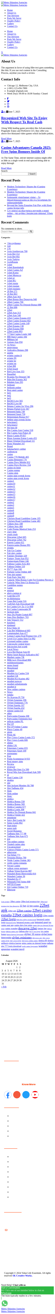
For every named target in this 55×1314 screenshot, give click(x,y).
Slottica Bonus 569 (16, 804)
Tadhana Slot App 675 (17, 836)
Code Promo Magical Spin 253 (21, 529)
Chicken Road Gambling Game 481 (23, 521)
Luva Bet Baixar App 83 (18, 652)
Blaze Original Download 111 (21, 441)
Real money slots (15, 761)
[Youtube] (35, 1094)
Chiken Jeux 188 (15, 523)
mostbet (10, 670)
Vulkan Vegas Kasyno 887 (19, 871)
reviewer (11, 767)
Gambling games (15, 585)
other (9, 713)
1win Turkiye (13, 259)
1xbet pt (11, 278)
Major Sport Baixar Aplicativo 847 (23, 654)
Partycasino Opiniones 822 (19, 718)
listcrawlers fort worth (17, 646)
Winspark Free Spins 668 (18, 881)
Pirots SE (11, 734)
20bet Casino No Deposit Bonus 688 (24, 304)
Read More (6, 138)
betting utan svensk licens (19, 419)
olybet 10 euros (32, 934)
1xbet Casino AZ (15, 270)
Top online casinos (15, 841)
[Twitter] (8, 101)
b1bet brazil (12, 369)
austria (10, 353)
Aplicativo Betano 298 (17, 350)
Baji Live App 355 (15, 371)
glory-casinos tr (14, 593)
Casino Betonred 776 (17, 459)
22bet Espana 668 (15, 328)
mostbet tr (11, 686)
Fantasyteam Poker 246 (18, 561)
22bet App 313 (14, 312)
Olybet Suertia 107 (15, 705)
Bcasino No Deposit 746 (18, 377)
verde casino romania (17, 863)
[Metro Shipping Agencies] (14, 2)
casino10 (11, 483)
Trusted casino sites (16, 844)
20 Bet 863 (12, 294)
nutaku (10, 694)
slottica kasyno (15, 943)
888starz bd (12, 339)
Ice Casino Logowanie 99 (19, 609)
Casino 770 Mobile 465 (18, 457)
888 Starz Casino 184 (17, 337)
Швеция (11, 889)
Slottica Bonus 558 (16, 801)
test (8, 839)
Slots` (9, 796)
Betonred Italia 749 (16, 411)
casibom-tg (12, 451)
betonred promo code (25, 922)
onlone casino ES (15, 710)
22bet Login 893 (14, 331)
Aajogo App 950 (15, 342)
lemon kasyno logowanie (15, 934)
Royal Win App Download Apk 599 (24, 772)
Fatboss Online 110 (16, 566)
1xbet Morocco (14, 275)
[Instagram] (8, 104)
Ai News (11, 345)
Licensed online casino (17, 641)
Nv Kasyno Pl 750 (15, 697)
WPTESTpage (14, 884)
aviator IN (11, 358)
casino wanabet (11, 928)
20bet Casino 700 (15, 302)
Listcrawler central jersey (18, 644)
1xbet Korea (12, 272)
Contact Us (12, 26)
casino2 (10, 502)
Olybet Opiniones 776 (17, 702)
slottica (10, 799)
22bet (9, 310)
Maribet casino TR (15, 657)
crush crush (12, 534)
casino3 (10, 505)
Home (10, 10)
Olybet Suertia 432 (15, 708)
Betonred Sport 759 (16, 414)
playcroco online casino (30, 941)
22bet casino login (27, 915)
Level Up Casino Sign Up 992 (21, 638)
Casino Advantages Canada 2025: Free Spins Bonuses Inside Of (26, 149)
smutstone (11, 817)
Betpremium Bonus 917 (18, 417)
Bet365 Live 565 (15, 401)
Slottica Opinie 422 (16, 815)
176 (9, 248)
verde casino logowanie (30, 946)
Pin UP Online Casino (17, 726)
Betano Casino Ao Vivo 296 (20, 406)
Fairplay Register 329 (17, 556)
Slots (9, 791)
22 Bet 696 (12, 307)
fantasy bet (42, 928)
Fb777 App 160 (14, 569)
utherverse (12, 852)
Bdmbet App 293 (15, 382)
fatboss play (24, 931)
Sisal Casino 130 (15, 777)
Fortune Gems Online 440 (19, 572)
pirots (9, 732)
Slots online (12, 793)
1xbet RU (11, 280)
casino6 (10, 510)
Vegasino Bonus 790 (16, 857)
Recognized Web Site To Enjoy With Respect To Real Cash (24, 120)
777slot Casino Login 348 (19, 334)
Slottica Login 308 (15, 809)
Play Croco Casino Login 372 (21, 737)
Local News (12, 649)
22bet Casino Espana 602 (19, 320)
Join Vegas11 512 (15, 620)
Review (10, 764)
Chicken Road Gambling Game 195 (23, 518)
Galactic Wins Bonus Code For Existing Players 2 (30, 580)
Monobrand (12, 668)
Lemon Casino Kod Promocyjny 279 (24, 636)
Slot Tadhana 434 (15, 788)
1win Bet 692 (13, 256)
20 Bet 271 (12, 291)
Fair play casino (14, 553)
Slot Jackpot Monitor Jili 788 (20, 785)
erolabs (10, 548)
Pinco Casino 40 (14, 729)
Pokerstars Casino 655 (17, 748)
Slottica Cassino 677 (16, 807)
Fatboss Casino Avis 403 (18, 564)
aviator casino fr (14, 355)
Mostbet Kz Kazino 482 (18, 678)
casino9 (10, 515)
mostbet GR (12, 676)
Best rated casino (15, 390)
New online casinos (16, 689)
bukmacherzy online (16, 449)
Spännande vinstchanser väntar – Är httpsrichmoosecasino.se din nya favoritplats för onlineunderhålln (29, 200)
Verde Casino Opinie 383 (19, 860)
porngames (12, 753)
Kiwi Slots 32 (13, 628)
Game (10, 588)
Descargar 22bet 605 (16, 537)
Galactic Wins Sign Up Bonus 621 (23, 582)
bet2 (9, 395)
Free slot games (14, 574)
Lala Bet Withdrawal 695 (18, 630)
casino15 (11, 494)
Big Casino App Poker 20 (19, 433)
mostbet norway (14, 681)
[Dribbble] (8, 106)
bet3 (9, 398)
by (4, 111)
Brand (10, 446)
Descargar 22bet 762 (16, 540)
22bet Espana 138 (15, 326)
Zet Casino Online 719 (17, 887)
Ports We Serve (14, 18)
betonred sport (41, 922)
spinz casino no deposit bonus (34, 943)
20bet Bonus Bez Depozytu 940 (22, 299)
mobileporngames (15, 662)
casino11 (11, 486)
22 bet (23, 905)
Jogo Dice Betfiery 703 (18, 617)
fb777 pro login (34, 931)
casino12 (11, 489)
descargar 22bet (27, 928)
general (10, 590)
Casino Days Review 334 (19, 465)
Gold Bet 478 (13, 596)
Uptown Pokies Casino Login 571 (23, 849)
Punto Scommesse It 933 (18, 759)
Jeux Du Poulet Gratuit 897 (19, 614)
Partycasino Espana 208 (18, 716)
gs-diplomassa (13, 598)
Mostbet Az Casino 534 (18, 673)
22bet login (8, 919)
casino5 (10, 507)
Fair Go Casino (14, 550)
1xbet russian (13, 286)
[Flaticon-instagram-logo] (17, 1094)
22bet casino (24, 910)
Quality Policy (13, 21)
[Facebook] (8, 98)
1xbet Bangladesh (15, 267)
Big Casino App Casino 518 (20, 430)
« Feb (3, 986)
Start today (12, 825)
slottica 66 (42, 940)
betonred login (11, 922)
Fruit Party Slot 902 (16, 577)
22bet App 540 (14, 315)
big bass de (12, 427)
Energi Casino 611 (15, 542)
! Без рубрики (14, 243)
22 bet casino (33, 906)
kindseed (11, 625)
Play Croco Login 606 (17, 740)
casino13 (11, 491)
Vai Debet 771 (13, 855)
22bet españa (48, 916)
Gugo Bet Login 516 (16, 601)
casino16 (11, 497)
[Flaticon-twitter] (26, 1094)
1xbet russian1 (13, 288)
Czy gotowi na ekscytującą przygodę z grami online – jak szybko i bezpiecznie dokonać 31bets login (30, 213)
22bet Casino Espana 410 (19, 318)
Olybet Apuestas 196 (16, 700)
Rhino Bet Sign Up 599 (18, 769)
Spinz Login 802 (15, 823)
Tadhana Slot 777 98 (16, 833)
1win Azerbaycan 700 (17, 251)
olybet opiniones (22, 937)
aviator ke (11, 361)
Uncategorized (14, 847)
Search (4, 171)
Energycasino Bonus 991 (18, 545)
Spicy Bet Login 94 (16, 820)
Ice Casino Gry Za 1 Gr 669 (20, 606)
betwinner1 (12, 422)
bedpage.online (14, 387)
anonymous (12, 347)
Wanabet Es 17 (14, 879)
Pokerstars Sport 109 (16, 751)
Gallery (10, 23)
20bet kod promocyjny (30, 901)
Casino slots (12, 473)
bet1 (9, 393)
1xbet (9, 264)
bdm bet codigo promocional (26, 919)
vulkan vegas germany (17, 868)
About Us (11, 13)
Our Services (13, 15)
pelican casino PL (15, 721)
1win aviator (5, 902)
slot (8, 783)
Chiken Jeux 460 (15, 526)
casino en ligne (14, 467)
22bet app (12, 911)
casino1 (10, 481)
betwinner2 (12, 425)
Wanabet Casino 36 (16, 876)
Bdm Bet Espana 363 (17, 379)
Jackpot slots (13, 612)
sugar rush (12, 828)
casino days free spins (23, 925)
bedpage (11, 385)
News (9, 692)
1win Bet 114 (13, 254)
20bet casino (15, 901)
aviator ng (11, 363)
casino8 (10, 513)
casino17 (11, 499)
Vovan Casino (13, 865)
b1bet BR (11, 366)
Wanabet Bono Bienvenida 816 (21, 873)
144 (9, 246)
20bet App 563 (14, 296)
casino (10, 454)
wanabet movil (17, 949)
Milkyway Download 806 (19, 660)
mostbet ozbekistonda (17, 684)
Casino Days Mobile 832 (18, 462)
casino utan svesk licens (18, 478)
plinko (10, 743)
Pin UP (10, 724)
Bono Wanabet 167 (16, 443)
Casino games (13, 470)
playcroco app (37, 938)
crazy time (12, 531)
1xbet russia (12, 283)
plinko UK (12, 745)
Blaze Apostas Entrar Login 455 (22, 438)
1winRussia (12, 262)
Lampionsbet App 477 (17, 633)
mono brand (12, 665)
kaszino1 (11, 622)
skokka (10, 780)
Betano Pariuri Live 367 (18, 409)
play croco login (15, 941)
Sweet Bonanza (14, 831)
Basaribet (11, 374)
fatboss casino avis (12, 931)
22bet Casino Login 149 (18, 323)
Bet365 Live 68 (14, 403)
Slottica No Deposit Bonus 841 (21, 812)
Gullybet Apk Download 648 (20, 604)
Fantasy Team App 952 (18, 558)
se (8, 775)
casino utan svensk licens (18, 475)
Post (9, 756)
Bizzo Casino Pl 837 (16, 435)
